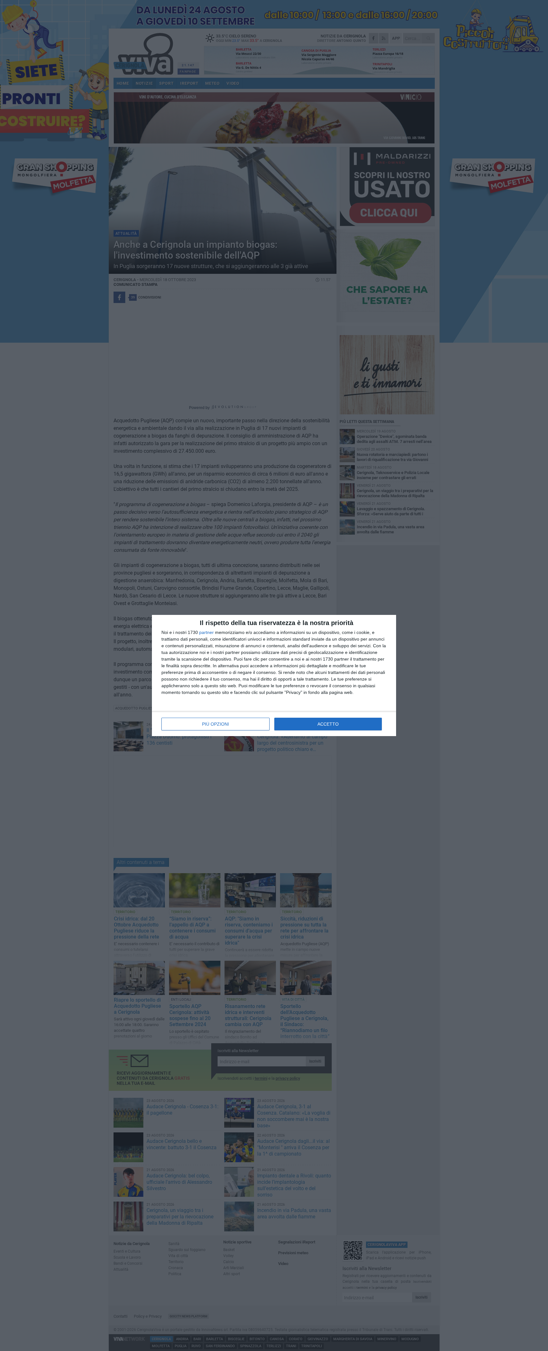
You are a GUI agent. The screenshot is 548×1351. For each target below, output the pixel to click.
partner (206, 632)
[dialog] (274, 675)
